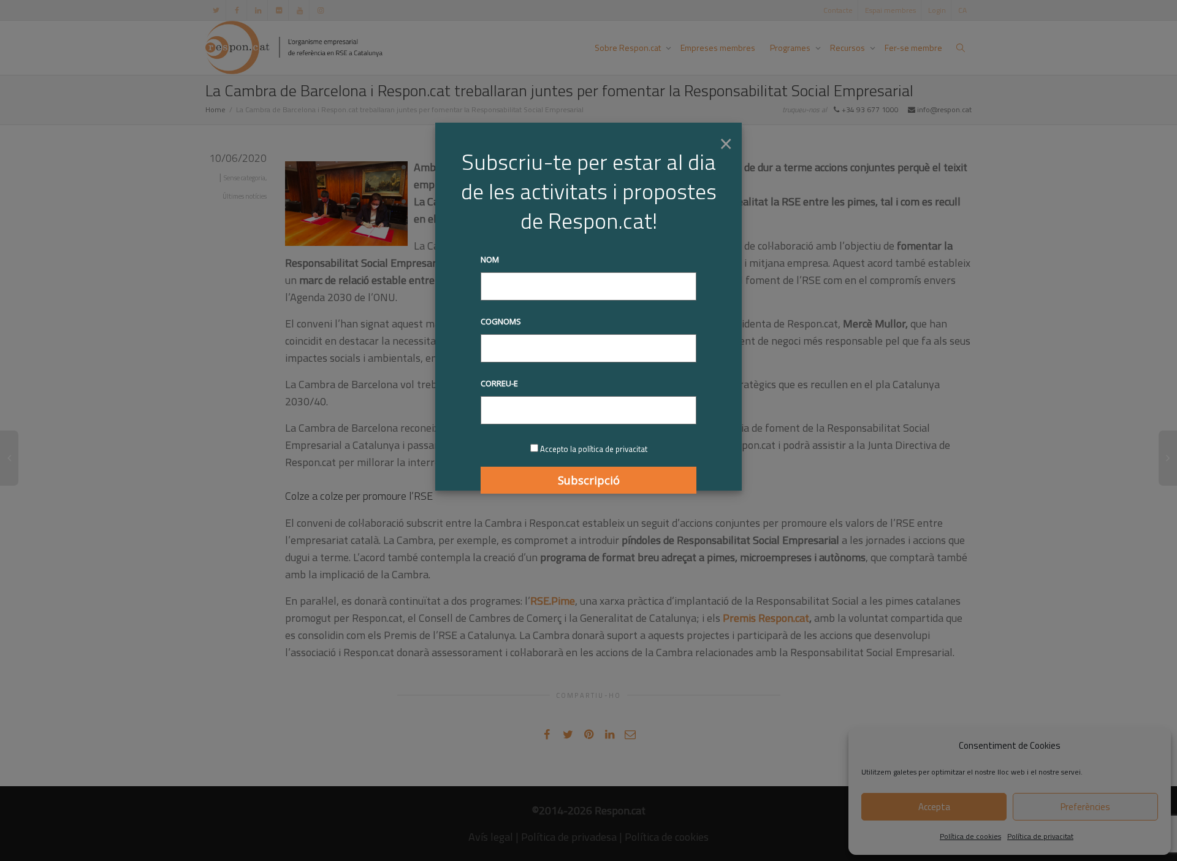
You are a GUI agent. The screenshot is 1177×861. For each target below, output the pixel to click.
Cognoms (501, 321)
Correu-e (499, 383)
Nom (490, 259)
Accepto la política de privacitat (593, 449)
